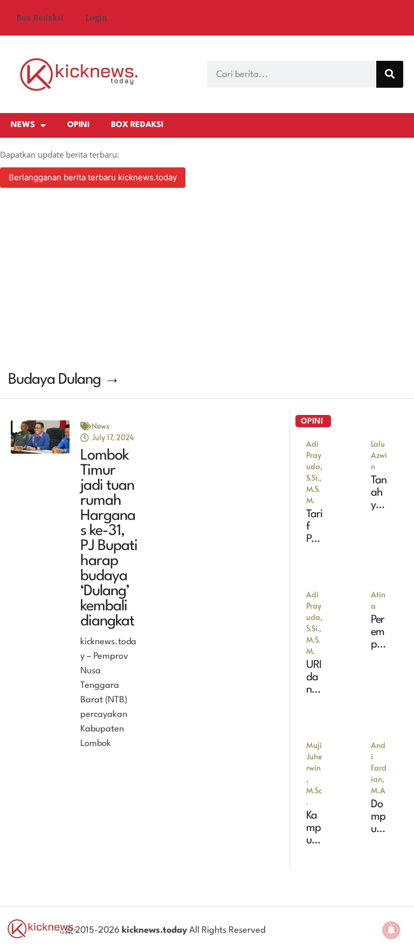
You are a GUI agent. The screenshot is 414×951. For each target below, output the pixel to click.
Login (96, 18)
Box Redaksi (40, 18)
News (23, 125)
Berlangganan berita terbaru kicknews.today (93, 177)
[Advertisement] (207, 281)
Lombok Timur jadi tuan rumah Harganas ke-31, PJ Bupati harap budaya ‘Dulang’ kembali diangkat (108, 538)
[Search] (389, 74)
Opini (78, 125)
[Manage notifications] (391, 930)
